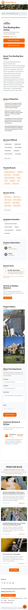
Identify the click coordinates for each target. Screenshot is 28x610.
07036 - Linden (7, 202)
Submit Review (10, 414)
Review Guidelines (7, 375)
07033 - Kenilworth (17, 199)
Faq (2, 600)
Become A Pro (11, 600)
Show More (8, 158)
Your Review (6, 392)
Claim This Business (15, 40)
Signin (5, 600)
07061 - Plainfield (7, 205)
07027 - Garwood (7, 199)
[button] (4, 350)
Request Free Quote (14, 45)
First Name (5, 379)
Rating (4, 405)
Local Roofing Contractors (17, 598)
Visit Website (11, 255)
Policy (25, 598)
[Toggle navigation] (26, 2)
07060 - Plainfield (16, 202)
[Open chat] (25, 607)
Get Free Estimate (12, 248)
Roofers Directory (5, 598)
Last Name (5, 385)
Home (3, 13)
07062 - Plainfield (16, 205)
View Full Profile (7, 297)
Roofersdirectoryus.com (11, 608)
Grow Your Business (9, 595)
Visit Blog (14, 570)
